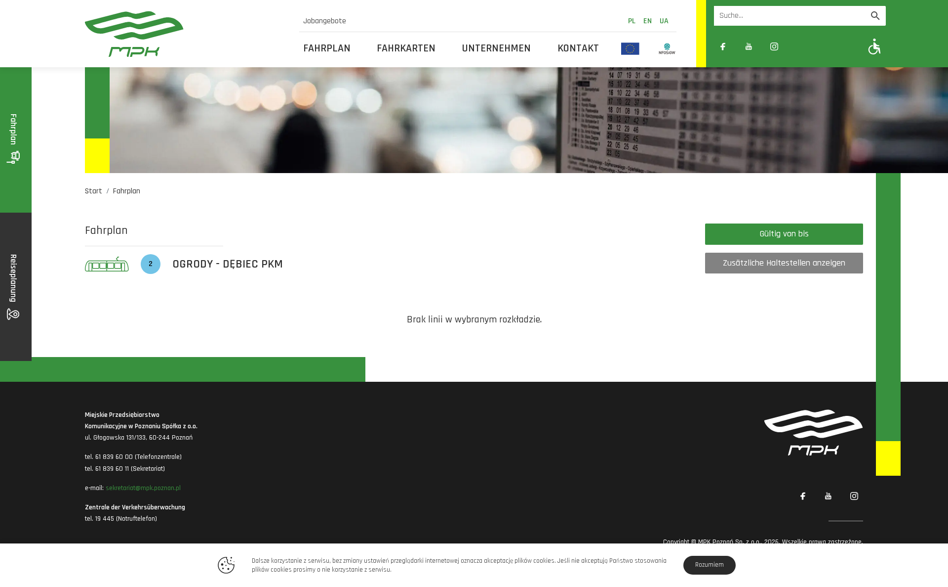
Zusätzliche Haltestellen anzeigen (784, 263)
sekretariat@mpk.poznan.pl (143, 488)
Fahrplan (327, 48)
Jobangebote (324, 21)
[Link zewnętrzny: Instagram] (774, 46)
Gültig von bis (784, 233)
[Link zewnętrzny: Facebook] (723, 46)
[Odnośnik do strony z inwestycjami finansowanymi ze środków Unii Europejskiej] (630, 48)
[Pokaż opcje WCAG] (875, 46)
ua (664, 21)
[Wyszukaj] (875, 16)
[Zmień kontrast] (800, 46)
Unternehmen (496, 48)
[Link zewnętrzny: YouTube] (748, 46)
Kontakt (578, 48)
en (647, 21)
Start (93, 191)
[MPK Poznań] (186, 34)
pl (631, 21)
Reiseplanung (13, 279)
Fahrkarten (406, 48)
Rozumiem (709, 565)
